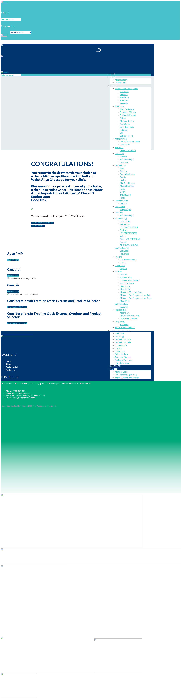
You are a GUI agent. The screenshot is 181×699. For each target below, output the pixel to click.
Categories (5, 32)
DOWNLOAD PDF (38, 226)
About (8, 364)
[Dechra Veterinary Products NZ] (51, 55)
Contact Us (10, 370)
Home (8, 361)
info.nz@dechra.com (20, 393)
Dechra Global (12, 367)
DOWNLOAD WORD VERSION (42, 223)
